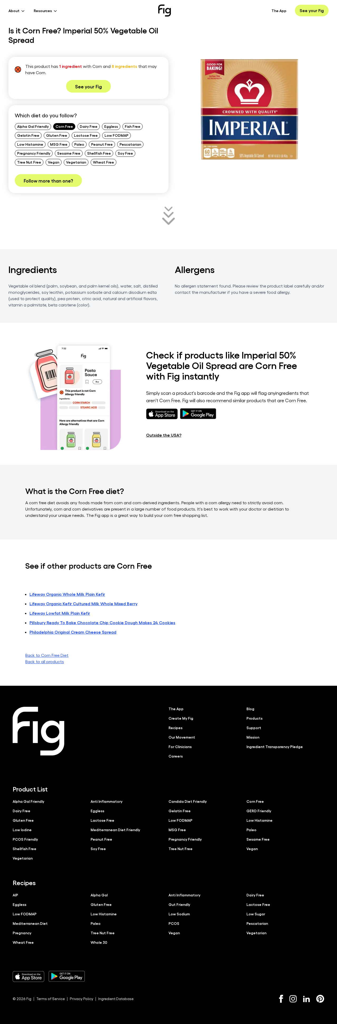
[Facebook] (281, 999)
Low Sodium (179, 914)
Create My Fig (180, 718)
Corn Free (64, 126)
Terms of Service (50, 998)
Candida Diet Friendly (187, 801)
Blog (250, 708)
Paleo (79, 144)
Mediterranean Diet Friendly (115, 829)
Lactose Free (86, 135)
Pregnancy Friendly (33, 153)
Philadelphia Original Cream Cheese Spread (72, 631)
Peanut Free (102, 144)
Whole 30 (99, 942)
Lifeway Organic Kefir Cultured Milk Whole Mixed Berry (83, 603)
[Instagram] (293, 998)
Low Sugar (255, 914)
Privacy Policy (81, 998)
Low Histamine (30, 144)
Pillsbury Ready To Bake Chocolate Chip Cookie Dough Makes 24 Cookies (102, 622)
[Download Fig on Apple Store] (28, 976)
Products (254, 718)
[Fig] (164, 10)
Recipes (175, 727)
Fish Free (132, 126)
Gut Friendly (179, 904)
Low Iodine (22, 829)
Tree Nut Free (29, 162)
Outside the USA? (163, 434)
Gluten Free (56, 135)
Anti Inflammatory (106, 801)
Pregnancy (22, 933)
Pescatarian (130, 144)
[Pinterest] (320, 999)
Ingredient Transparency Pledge (274, 746)
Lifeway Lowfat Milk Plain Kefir (59, 613)
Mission (252, 737)
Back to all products (44, 661)
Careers (175, 756)
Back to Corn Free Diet (46, 655)
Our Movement (181, 737)
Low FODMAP (116, 135)
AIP (15, 895)
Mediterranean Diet (30, 923)
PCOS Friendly (25, 839)
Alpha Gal (99, 895)
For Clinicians (180, 746)
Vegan (53, 162)
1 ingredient (70, 66)
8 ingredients (124, 66)
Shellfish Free (99, 153)
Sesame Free (68, 153)
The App (278, 10)
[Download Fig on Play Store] (66, 976)
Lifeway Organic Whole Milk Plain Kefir (67, 594)
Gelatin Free (28, 135)
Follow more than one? (48, 180)
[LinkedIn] (306, 999)
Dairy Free (88, 126)
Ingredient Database (115, 998)
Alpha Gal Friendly (33, 126)
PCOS (173, 923)
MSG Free (58, 144)
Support (253, 727)
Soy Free (125, 153)
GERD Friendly (258, 811)
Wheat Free (103, 162)
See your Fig (312, 10)
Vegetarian (76, 162)
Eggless (111, 126)
